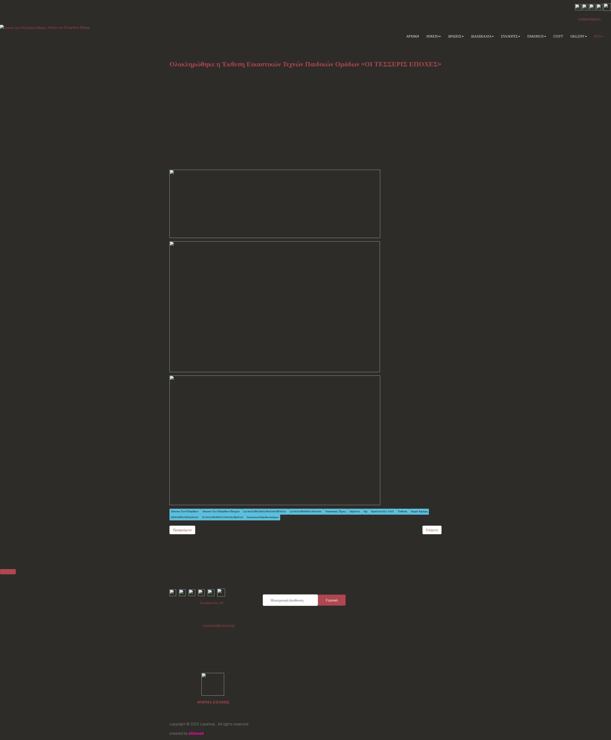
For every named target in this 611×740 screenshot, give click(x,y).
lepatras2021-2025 (383, 511)
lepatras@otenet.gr (219, 626)
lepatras (355, 511)
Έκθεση (403, 511)
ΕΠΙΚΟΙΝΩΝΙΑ (590, 19)
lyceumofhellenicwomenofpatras (223, 517)
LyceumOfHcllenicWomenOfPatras (265, 511)
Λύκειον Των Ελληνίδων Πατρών (221, 511)
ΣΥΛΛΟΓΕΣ (509, 36)
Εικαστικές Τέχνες (336, 511)
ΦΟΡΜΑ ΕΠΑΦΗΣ (213, 702)
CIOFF (558, 36)
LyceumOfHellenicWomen (306, 511)
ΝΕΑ (597, 36)
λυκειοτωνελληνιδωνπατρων (263, 517)
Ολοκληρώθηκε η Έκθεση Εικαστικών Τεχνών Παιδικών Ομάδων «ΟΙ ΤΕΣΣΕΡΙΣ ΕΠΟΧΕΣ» (305, 64)
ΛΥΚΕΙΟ (432, 36)
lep (366, 511)
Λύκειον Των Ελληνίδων (185, 511)
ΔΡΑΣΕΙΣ (454, 36)
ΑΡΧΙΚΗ (412, 36)
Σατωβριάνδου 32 (211, 603)
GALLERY (577, 36)
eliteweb (196, 733)
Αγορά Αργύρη (419, 511)
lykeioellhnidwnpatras (185, 517)
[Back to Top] (8, 571)
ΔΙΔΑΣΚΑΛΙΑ (481, 36)
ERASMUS (535, 36)
